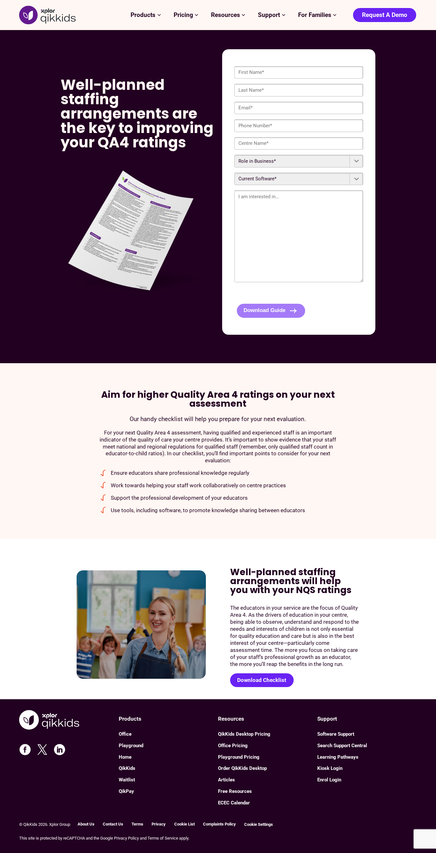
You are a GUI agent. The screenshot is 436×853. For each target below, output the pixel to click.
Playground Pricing (238, 757)
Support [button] (269, 15)
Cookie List (184, 824)
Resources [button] (225, 15)
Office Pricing (233, 745)
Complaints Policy (219, 824)
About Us (86, 824)
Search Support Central (342, 745)
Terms (137, 824)
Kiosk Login (329, 768)
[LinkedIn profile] (59, 749)
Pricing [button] (183, 15)
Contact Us (113, 824)
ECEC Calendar (234, 803)
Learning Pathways (337, 757)
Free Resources (235, 791)
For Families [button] (314, 15)
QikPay (126, 791)
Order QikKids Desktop (242, 768)
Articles (226, 780)
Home (125, 757)
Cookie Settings (258, 824)
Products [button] (143, 15)
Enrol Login (329, 780)
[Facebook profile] (25, 749)
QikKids (127, 768)
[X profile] (42, 749)
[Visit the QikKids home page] (68, 721)
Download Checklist (261, 680)
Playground (131, 745)
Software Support (335, 734)
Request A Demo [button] (384, 15)
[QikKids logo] (47, 15)
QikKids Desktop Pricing (244, 734)
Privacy (159, 824)
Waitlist (127, 780)
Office (125, 734)
